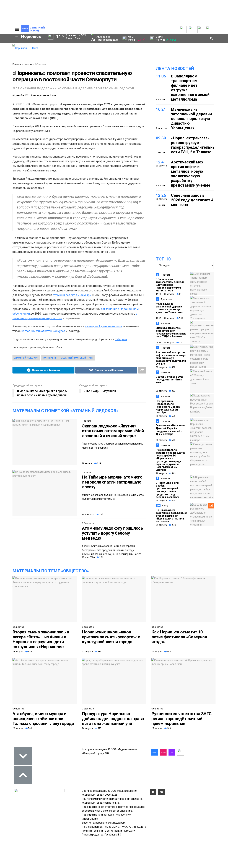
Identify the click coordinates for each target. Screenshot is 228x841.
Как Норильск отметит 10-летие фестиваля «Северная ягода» (179, 637)
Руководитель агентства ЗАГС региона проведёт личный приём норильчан (181, 718)
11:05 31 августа (165, 294)
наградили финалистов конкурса (43, 331)
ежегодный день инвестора (103, 326)
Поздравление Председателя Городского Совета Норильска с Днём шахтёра (168, 407)
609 (173, 500)
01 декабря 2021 (21, 95)
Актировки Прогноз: (107, 38)
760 (30, 728)
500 (173, 440)
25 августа (156, 728)
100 (181, 318)
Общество (40, 64)
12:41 (161, 162)
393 (173, 391)
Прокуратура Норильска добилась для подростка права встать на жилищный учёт (113, 718)
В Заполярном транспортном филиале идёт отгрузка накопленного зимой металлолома (170, 285)
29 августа (161, 473)
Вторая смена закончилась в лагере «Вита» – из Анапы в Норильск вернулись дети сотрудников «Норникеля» (40, 639)
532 (173, 367)
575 (99, 728)
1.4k (99, 463)
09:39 (161, 138)
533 (99, 651)
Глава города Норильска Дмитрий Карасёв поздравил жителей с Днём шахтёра (170, 429)
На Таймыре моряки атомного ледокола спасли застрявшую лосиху (112, 482)
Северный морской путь (77, 358)
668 (169, 651)
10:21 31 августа (165, 318)
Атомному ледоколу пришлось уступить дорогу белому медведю (112, 533)
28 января (87, 463)
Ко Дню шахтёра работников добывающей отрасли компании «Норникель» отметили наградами (171, 516)
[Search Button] (4, 109)
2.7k (173, 525)
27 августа (87, 651)
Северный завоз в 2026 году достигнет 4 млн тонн (192, 200)
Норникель (50, 358)
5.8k (173, 473)
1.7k (101, 557)
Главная (16, 64)
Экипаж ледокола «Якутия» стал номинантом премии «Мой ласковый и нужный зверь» (113, 431)
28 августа (17, 651)
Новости (28, 64)
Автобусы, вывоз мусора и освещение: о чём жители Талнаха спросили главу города (43, 718)
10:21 (161, 109)
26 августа (17, 728)
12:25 (161, 195)
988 (30, 651)
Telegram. (121, 339)
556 (173, 416)
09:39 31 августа (165, 342)
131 (181, 342)
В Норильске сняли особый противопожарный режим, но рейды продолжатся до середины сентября (167, 489)
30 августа (161, 367)
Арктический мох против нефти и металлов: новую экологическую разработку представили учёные (190, 173)
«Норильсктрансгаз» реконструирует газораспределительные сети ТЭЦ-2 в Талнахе (194, 145)
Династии (161, 128)
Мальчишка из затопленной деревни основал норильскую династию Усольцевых (191, 118)
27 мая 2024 (88, 557)
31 (180, 294)
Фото (165, 506)
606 (169, 728)
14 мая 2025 (88, 514)
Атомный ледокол (26, 358)
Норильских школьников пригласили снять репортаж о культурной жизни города (111, 637)
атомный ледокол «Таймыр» (72, 295)
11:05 (161, 76)
